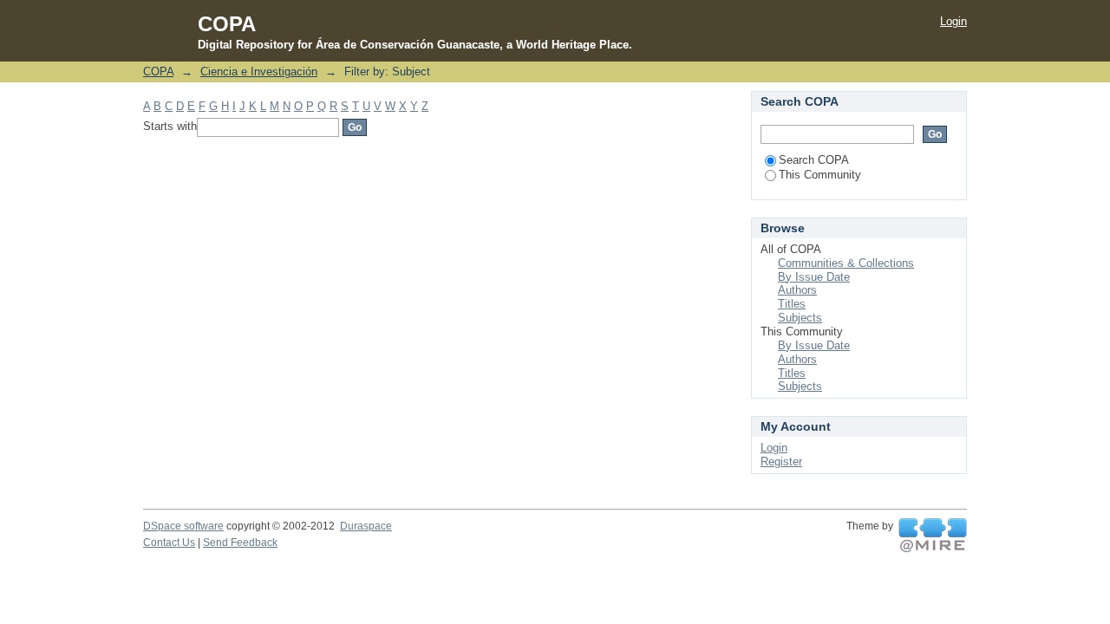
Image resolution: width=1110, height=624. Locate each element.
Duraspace (366, 526)
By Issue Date (814, 276)
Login (953, 21)
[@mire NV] (932, 536)
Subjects (800, 317)
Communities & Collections (846, 263)
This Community (820, 174)
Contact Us (169, 542)
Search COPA (814, 159)
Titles (792, 303)
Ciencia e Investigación (258, 71)
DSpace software (183, 526)
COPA (158, 71)
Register (781, 461)
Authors (797, 289)
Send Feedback (240, 542)
